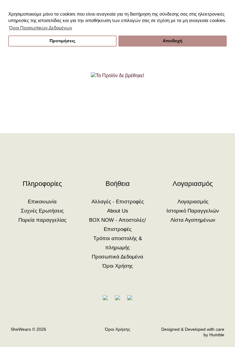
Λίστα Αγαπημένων (192, 220)
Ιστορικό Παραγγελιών (192, 211)
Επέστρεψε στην (118, 103)
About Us (117, 211)
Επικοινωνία (42, 202)
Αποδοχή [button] (172, 41)
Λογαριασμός (192, 202)
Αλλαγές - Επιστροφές (117, 202)
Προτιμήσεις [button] (62, 41)
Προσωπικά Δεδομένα (117, 257)
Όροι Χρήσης (118, 266)
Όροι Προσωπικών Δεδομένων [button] (40, 27)
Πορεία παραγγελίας (42, 220)
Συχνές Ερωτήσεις (42, 211)
